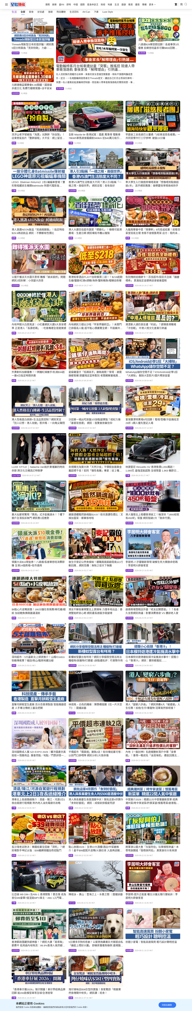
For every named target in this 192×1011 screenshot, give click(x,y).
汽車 (96, 12)
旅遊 (50, 12)
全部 (23, 12)
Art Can (86, 12)
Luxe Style (107, 12)
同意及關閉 (167, 1005)
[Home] (18, 4)
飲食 (31, 12)
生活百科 (74, 12)
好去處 (41, 12)
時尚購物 (61, 12)
